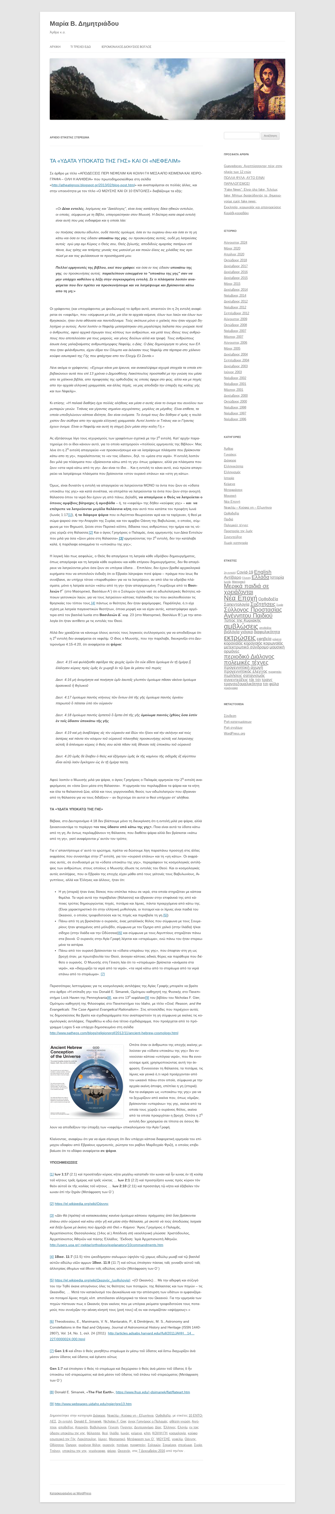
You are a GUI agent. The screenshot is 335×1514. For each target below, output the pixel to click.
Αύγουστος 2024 (235, 242)
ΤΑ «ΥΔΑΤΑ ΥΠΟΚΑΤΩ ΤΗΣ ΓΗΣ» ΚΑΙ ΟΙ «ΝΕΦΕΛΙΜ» (115, 161)
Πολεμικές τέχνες (236, 525)
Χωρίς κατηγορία (236, 543)
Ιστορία (229, 478)
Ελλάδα (260, 577)
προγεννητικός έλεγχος (245, 671)
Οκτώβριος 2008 (235, 325)
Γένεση (113, 1427)
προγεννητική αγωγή (243, 667)
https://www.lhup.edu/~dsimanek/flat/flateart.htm (153, 1392)
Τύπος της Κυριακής (242, 620)
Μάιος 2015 (232, 284)
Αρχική (55, 47)
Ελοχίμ (182, 1427)
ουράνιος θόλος (89, 1445)
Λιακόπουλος (86, 1439)
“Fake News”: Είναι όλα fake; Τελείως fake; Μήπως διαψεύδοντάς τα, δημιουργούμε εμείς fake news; (252, 195)
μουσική (277, 647)
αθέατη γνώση (179, 1421)
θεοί (105, 1433)
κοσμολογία (177, 1433)
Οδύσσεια (57, 1445)
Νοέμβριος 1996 (235, 419)
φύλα (274, 684)
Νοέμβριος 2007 (235, 331)
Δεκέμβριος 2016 (236, 272)
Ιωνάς (125, 1433)
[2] (91, 532)
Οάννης (190, 1439)
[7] (103, 974)
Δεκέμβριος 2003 (236, 366)
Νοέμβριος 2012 (235, 307)
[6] (120, 933)
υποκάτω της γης (74, 1451)
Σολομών (154, 1445)
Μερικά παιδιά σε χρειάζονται (246, 589)
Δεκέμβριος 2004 (236, 354)
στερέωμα (185, 1445)
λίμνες (102, 1439)
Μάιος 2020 (232, 248)
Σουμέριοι (169, 1445)
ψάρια (111, 1451)
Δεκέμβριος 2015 (236, 278)
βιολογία (232, 632)
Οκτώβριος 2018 (235, 260)
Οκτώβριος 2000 (235, 401)
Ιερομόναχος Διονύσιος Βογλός (126, 47)
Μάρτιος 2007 (233, 337)
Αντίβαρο (232, 577)
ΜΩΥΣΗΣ (163, 1439)
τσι (265, 684)
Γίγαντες (126, 1427)
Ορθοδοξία (163, 1415)
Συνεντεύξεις (233, 537)
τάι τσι (255, 679)
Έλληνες (169, 1427)
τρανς (267, 679)
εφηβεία (264, 638)
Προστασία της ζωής (238, 531)
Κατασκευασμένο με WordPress (70, 1493)
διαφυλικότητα (267, 632)
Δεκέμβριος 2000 (236, 395)
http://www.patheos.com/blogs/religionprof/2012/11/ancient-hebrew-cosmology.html (114, 1033)
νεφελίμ (177, 1439)
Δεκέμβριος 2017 (236, 266)
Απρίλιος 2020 (234, 254)
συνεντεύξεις (236, 679)
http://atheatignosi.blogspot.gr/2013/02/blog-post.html (93, 185)
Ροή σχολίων (233, 727)
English (262, 572)
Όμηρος (71, 1445)
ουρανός (109, 1445)
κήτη (147, 1433)
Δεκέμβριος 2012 (236, 301)
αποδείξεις (65, 1427)
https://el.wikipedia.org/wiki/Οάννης (82, 1204)
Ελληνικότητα (233, 466)
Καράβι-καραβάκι (236, 213)
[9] (147, 998)
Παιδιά (228, 519)
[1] (70, 515)
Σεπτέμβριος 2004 (236, 360)
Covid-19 (245, 572)
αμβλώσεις (241, 626)
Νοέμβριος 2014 (235, 295)
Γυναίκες (230, 454)
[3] (52, 1215)
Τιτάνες (55, 1451)
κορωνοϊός (273, 643)
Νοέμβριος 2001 (235, 384)
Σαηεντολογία (236, 604)
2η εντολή (65, 1421)
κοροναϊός (233, 643)
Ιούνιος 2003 (233, 372)
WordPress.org (234, 733)
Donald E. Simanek (88, 1421)
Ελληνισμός (232, 472)
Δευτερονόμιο (143, 1427)
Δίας (158, 1427)
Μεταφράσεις (233, 490)
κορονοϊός (253, 643)
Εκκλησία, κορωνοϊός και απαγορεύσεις (252, 207)
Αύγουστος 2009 (235, 319)
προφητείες (138, 1445)
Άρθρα (228, 448)
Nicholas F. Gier (114, 1421)
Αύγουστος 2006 (235, 342)
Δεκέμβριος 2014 (236, 289)
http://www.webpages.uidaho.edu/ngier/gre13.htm (93, 1404)
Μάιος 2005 (232, 348)
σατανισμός (254, 675)
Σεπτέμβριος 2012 (236, 313)
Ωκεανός (124, 1451)
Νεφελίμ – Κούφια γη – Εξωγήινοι (248, 507)
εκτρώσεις (240, 637)
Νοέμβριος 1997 (235, 413)
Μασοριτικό (117, 1439)
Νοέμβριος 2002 (235, 378)
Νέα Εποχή (232, 501)
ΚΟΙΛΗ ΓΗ (159, 1433)
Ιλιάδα (114, 1433)
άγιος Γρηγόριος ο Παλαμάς (148, 1421)
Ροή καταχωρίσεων (238, 722)
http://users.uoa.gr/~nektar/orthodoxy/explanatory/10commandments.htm (106, 1245)
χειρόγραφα (97, 1451)
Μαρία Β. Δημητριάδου (84, 23)
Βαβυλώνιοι (98, 1427)
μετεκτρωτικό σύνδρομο (246, 647)
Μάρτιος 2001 (233, 390)
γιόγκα (247, 632)
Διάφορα (99, 1415)
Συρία (198, 1445)
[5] (165, 915)
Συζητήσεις (262, 604)
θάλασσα (93, 1433)
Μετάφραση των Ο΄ (141, 1439)
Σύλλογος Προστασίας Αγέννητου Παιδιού (253, 612)
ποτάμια (122, 1445)
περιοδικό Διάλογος (249, 656)
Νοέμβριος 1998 (235, 407)
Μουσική (230, 496)
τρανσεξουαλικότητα (243, 684)
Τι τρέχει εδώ (80, 47)
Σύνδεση (230, 716)
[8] (109, 998)
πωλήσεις (233, 675)
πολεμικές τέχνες (246, 662)
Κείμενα (229, 484)
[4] (93, 603)
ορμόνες (231, 651)
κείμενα (136, 1433)
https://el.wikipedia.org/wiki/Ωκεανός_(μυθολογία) (92, 1280)
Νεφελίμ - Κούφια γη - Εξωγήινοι (130, 1415)
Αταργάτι (81, 1427)
